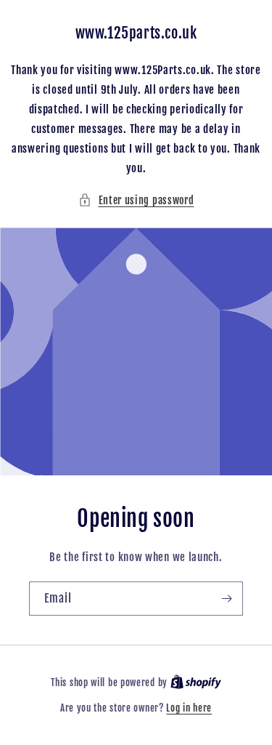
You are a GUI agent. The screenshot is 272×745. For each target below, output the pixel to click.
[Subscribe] (226, 598)
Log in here (189, 708)
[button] (136, 200)
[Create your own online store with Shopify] (195, 682)
